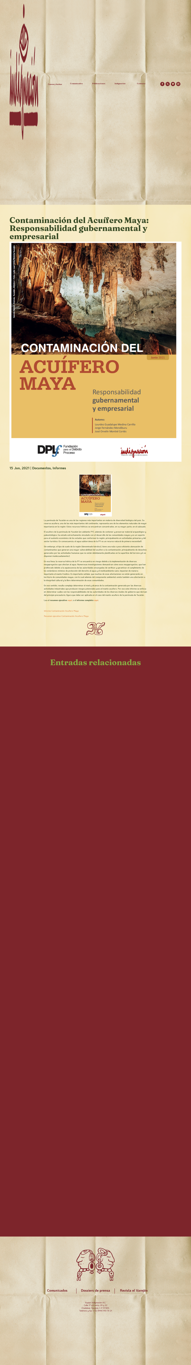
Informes (59, 468)
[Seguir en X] (168, 84)
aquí (70, 600)
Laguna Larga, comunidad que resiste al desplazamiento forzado (84, 710)
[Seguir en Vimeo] (173, 84)
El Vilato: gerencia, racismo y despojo (54, 681)
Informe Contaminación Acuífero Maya (61, 610)
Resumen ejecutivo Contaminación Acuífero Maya (66, 616)
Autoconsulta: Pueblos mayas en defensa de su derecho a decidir (84, 1172)
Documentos (41, 468)
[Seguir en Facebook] (162, 84)
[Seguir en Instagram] (178, 84)
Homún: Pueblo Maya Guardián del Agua (58, 1201)
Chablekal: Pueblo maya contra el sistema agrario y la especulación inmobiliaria (87, 877)
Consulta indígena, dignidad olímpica (54, 991)
